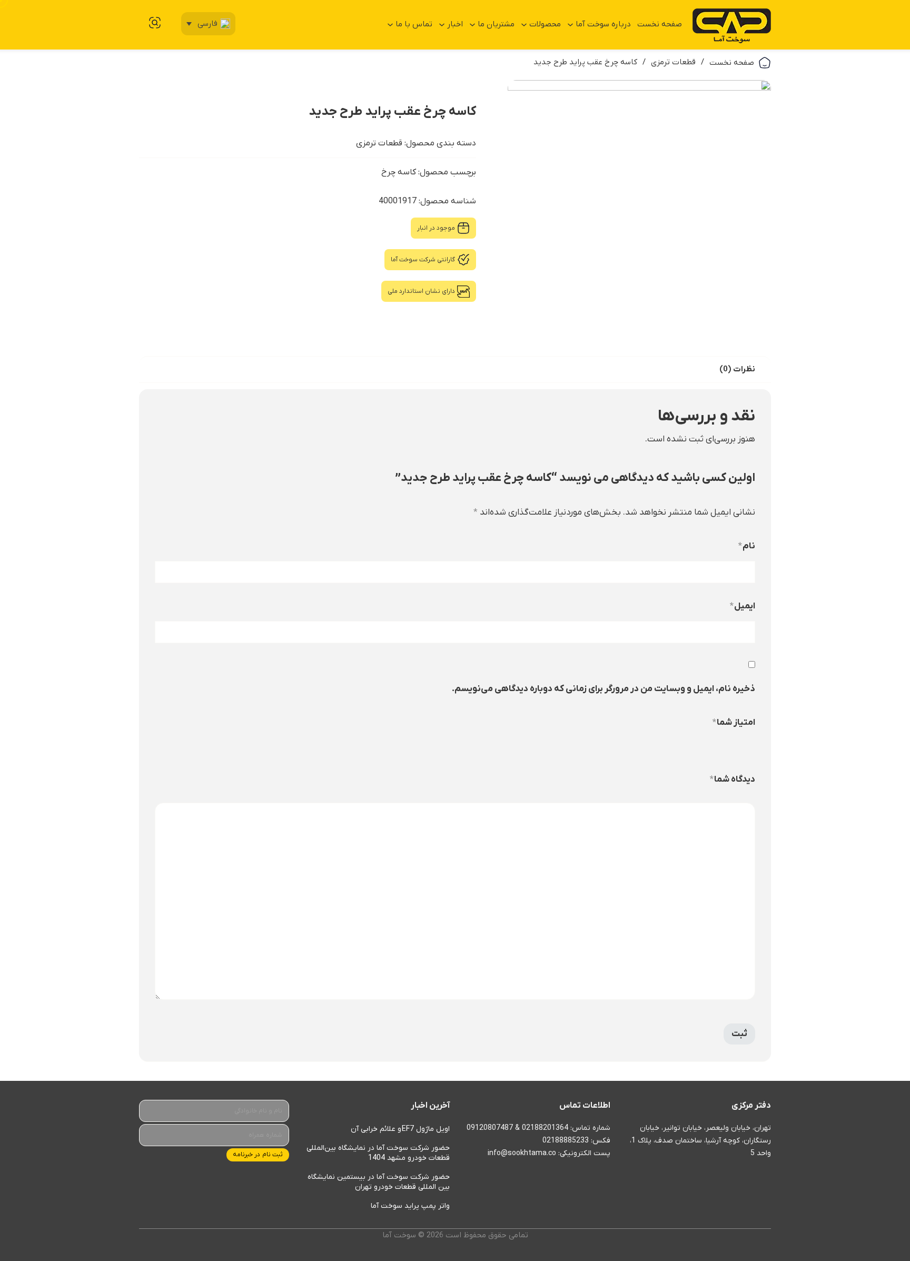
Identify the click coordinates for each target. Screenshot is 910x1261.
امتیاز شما (734, 722)
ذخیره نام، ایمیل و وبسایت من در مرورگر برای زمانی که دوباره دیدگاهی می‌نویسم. (603, 689)
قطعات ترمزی (673, 62)
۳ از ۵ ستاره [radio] (731, 748)
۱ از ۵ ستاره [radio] (751, 748)
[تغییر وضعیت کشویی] (570, 25)
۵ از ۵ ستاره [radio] (711, 748)
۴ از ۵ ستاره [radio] (721, 748)
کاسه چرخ (398, 172)
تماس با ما (413, 24)
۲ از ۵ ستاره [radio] (741, 748)
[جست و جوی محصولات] (155, 22)
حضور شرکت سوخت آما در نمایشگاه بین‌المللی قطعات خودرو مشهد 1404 (378, 1153)
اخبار (455, 24)
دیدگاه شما (732, 779)
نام (746, 546)
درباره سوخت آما (603, 24)
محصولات (545, 24)
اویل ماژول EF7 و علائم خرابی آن (400, 1129)
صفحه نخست (659, 24)
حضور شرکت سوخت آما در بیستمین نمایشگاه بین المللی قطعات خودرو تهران (379, 1182)
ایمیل (742, 606)
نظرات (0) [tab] (737, 369)
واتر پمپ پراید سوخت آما (410, 1206)
